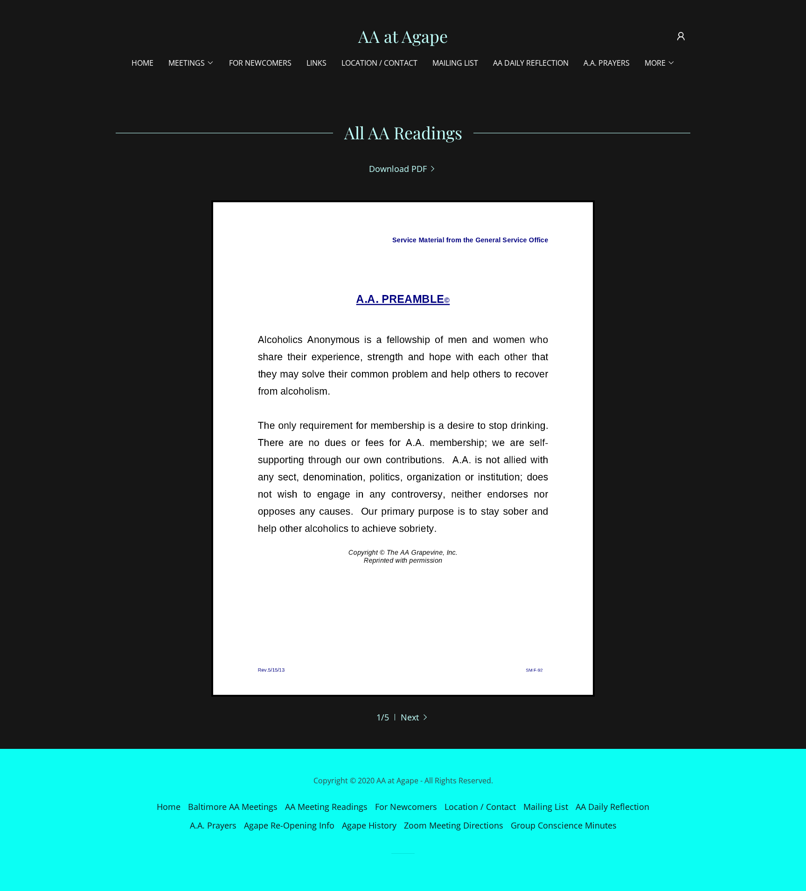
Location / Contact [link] (379, 63)
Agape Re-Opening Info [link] (289, 825)
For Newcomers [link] (260, 63)
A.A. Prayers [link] (607, 63)
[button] (681, 36)
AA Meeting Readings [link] (326, 806)
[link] (403, 39)
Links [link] (316, 63)
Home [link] (142, 63)
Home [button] (169, 806)
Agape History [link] (369, 825)
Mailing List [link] (455, 63)
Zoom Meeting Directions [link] (453, 825)
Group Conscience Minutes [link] (564, 825)
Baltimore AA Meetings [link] (233, 806)
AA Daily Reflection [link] (531, 63)
